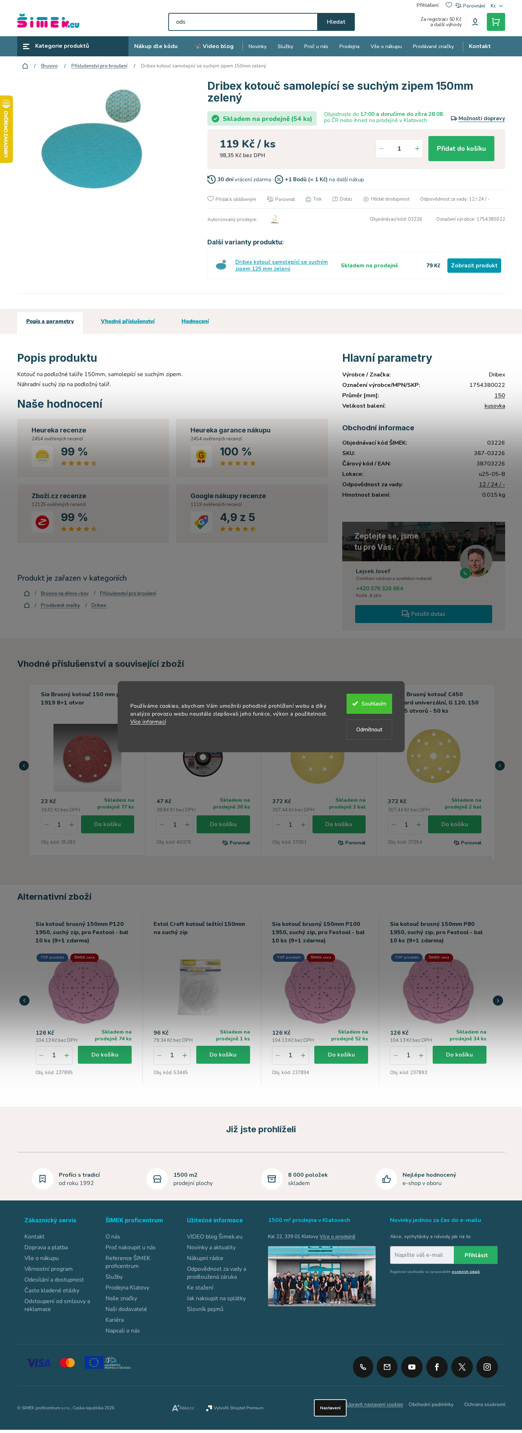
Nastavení (330, 1408)
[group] (84, 1000)
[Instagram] (487, 1364)
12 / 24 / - (492, 484)
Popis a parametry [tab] (50, 321)
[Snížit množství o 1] (381, 149)
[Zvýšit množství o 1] (417, 149)
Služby (114, 1277)
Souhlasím (374, 703)
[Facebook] (437, 1364)
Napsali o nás (122, 1331)
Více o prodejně (337, 1236)
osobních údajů (466, 1271)
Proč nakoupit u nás (130, 1247)
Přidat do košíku (461, 148)
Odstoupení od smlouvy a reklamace (57, 1305)
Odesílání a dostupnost (54, 1280)
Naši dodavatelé (126, 1309)
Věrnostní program (48, 1269)
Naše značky (121, 1298)
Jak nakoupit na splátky (216, 1298)
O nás (112, 1237)
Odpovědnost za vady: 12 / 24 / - (455, 199)
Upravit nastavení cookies (375, 1404)
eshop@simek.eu (387, 1367)
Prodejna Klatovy (127, 1288)
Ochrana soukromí (484, 1404)
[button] (24, 766)
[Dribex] (274, 219)
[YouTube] (412, 1364)
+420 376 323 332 (363, 1367)
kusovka (495, 406)
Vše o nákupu (41, 1258)
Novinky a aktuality (211, 1247)
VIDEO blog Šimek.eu (215, 1237)
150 (499, 395)
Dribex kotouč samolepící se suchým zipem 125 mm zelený (281, 265)
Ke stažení (200, 1288)
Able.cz (186, 1408)
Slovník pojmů (205, 1309)
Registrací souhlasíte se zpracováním (435, 1271)
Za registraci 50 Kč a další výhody (441, 22)
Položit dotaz (428, 614)
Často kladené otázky (51, 1290)
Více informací (148, 721)
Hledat (336, 22)
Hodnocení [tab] (195, 321)
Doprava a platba (46, 1247)
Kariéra (114, 1320)
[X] (462, 1367)
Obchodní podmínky (431, 1404)
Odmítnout (369, 729)
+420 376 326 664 (379, 589)
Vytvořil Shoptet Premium (238, 1408)
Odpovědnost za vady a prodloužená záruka (216, 1273)
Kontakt (34, 1237)
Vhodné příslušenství (128, 321)
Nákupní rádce (205, 1258)
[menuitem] (156, 46)
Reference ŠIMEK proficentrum (127, 1262)
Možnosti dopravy (481, 118)
